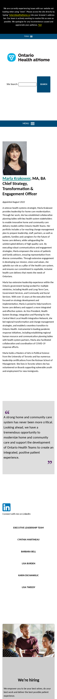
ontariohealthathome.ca (19, 15)
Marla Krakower (16, 179)
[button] (26, 36)
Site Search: (12, 84)
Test (40, 25)
